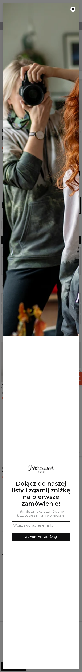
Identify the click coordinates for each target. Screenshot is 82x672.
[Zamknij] (72, 9)
